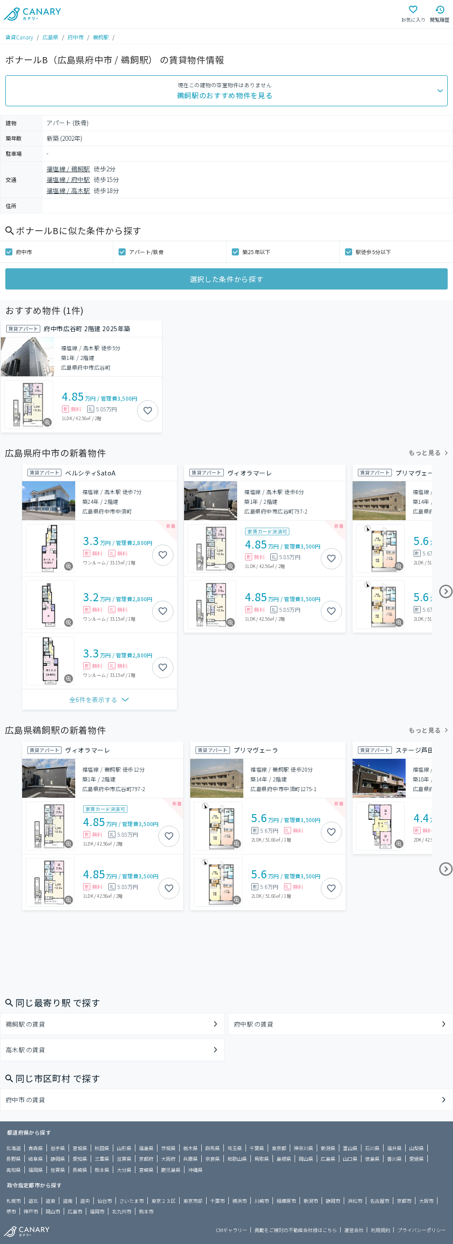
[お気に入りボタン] (147, 410)
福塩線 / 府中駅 (68, 179)
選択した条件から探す (226, 279)
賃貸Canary (19, 37)
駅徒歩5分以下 (374, 251)
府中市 (76, 37)
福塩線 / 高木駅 (68, 190)
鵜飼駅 (101, 37)
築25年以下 (256, 251)
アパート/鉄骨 (146, 251)
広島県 (50, 37)
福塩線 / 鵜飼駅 (68, 168)
